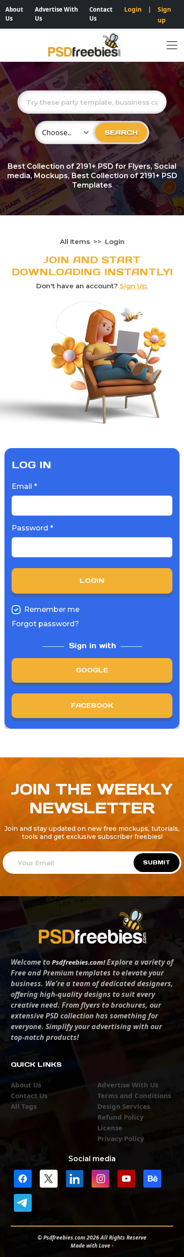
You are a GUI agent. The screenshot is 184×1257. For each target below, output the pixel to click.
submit (156, 862)
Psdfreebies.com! (78, 962)
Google (92, 670)
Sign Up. (134, 286)
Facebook (92, 705)
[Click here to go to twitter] (49, 1177)
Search (121, 132)
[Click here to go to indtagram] (100, 1177)
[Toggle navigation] (172, 45)
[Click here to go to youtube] (126, 1177)
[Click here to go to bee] (152, 1177)
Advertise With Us (56, 13)
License (109, 1127)
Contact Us (101, 13)
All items (75, 241)
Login (133, 9)
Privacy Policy (120, 1138)
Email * (24, 486)
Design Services (123, 1106)
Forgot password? (45, 624)
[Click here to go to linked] (75, 1177)
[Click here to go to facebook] (23, 1177)
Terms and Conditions (134, 1095)
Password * (32, 528)
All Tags (24, 1106)
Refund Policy (120, 1116)
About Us (14, 13)
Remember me (51, 609)
